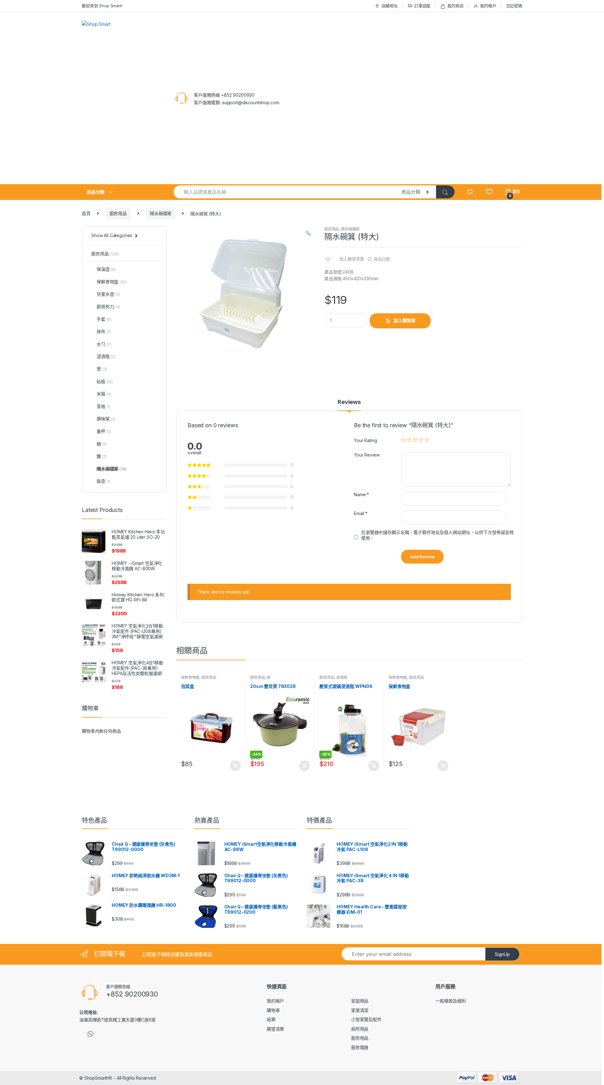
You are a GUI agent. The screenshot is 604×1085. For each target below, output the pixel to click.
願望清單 (275, 1028)
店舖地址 (390, 5)
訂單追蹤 (422, 5)
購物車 (273, 1010)
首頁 (86, 213)
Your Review (366, 454)
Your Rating (365, 440)
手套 (104, 319)
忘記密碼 (514, 5)
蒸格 (103, 406)
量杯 (104, 431)
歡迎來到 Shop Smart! (102, 5)
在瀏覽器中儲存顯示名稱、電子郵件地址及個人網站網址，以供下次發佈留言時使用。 (437, 535)
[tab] (349, 405)
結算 (271, 1019)
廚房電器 (359, 1047)
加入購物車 (405, 320)
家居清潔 (359, 1010)
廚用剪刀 (108, 306)
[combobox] (284, 191)
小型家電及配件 (366, 1019)
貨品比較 (382, 258)
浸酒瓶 (341, 677)
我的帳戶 (488, 5)
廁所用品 (359, 1028)
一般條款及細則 (450, 1000)
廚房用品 (118, 213)
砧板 (105, 381)
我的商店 (455, 5)
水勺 (104, 344)
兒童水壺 (108, 294)
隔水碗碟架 (160, 213)
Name (361, 494)
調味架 (106, 418)
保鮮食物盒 (190, 677)
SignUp (502, 954)
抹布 (104, 331)
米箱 (104, 393)
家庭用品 (359, 1000)
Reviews (349, 402)
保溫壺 (106, 269)
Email (360, 513)
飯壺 (103, 481)
